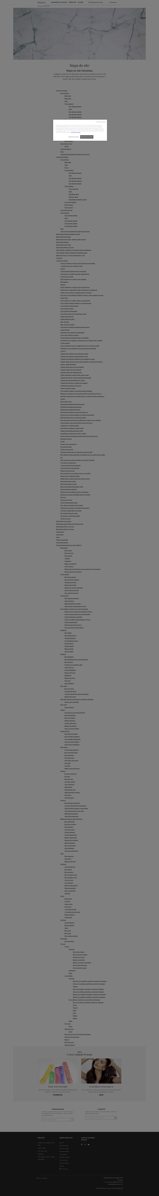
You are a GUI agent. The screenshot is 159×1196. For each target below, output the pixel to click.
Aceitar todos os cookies (87, 136)
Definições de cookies (74, 136)
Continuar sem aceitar (101, 121)
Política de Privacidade (75, 132)
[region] (80, 130)
